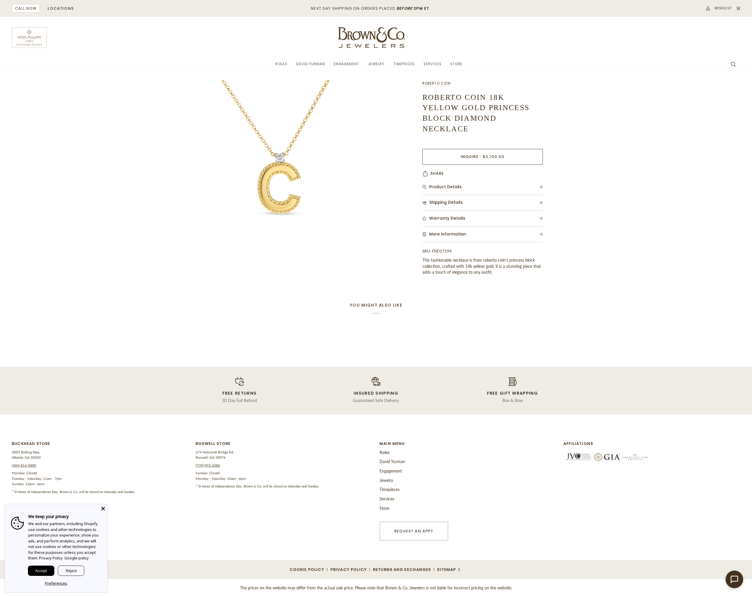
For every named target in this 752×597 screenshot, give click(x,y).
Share (437, 173)
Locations (61, 8)
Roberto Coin (436, 83)
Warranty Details (447, 218)
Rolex (385, 452)
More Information (447, 234)
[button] (281, 64)
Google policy (76, 558)
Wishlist (723, 8)
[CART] (736, 8)
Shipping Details (446, 202)
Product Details (445, 187)
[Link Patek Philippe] (29, 37)
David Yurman (392, 461)
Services (387, 498)
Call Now (26, 8)
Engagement (391, 470)
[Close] (103, 509)
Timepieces (390, 489)
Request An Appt (414, 531)
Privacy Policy (51, 558)
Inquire (483, 156)
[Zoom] (275, 180)
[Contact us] (734, 579)
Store (384, 508)
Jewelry (386, 480)
